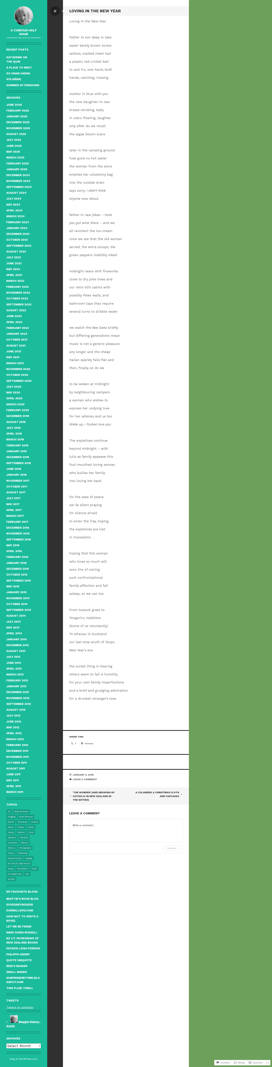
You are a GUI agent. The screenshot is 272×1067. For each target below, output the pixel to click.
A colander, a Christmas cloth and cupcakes (157, 794)
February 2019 (17, 445)
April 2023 (14, 275)
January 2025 (16, 169)
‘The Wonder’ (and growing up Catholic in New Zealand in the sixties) (93, 796)
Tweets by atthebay (19, 1007)
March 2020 (15, 404)
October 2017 (17, 486)
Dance (11, 827)
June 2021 (13, 351)
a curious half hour (24, 32)
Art (9, 811)
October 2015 (16, 574)
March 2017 (15, 515)
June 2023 (14, 263)
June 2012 (13, 721)
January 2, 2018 (83, 774)
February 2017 (17, 521)
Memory (11, 848)
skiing (10, 869)
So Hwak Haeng (18, 73)
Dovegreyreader (19, 904)
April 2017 (14, 510)
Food (31, 832)
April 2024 (14, 210)
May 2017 (13, 504)
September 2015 (18, 580)
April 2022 (14, 322)
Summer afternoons (22, 85)
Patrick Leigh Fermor (23, 948)
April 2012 (14, 733)
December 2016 (17, 527)
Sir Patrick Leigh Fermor (19, 863)
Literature (12, 843)
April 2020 (14, 398)
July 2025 (13, 139)
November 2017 (18, 480)
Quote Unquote (19, 960)
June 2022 (14, 316)
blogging (11, 817)
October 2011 (16, 762)
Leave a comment (85, 779)
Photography (25, 848)
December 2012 (17, 692)
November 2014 (18, 598)
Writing (11, 879)
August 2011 (15, 768)
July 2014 (13, 621)
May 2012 (12, 727)
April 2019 (14, 433)
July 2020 (13, 386)
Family (11, 832)
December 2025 (18, 122)
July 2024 (13, 198)
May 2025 (13, 151)
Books (11, 822)
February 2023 (17, 286)
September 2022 (18, 304)
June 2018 (13, 468)
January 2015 (16, 592)
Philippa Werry (18, 954)
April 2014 (14, 633)
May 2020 (13, 392)
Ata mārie (13, 79)
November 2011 (17, 756)
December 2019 (17, 416)
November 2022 (18, 292)
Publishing (22, 853)
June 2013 (13, 662)
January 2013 (16, 686)
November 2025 (18, 128)
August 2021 (16, 345)
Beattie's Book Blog (22, 898)
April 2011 (13, 786)
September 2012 (18, 704)
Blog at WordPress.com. (24, 1058)
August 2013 (15, 651)
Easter (31, 827)
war (27, 874)
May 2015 (12, 586)
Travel (34, 869)
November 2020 (18, 369)
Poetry (11, 853)
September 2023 (18, 245)
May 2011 (12, 780)
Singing (29, 858)
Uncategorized (15, 874)
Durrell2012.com (19, 910)
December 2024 (18, 175)
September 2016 (18, 539)
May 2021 (12, 357)
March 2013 (15, 674)
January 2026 (16, 116)
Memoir (24, 843)
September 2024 (19, 187)
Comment (172, 848)
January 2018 (16, 474)
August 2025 (16, 134)
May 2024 (13, 204)
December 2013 (17, 645)
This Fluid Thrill (19, 988)
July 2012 (13, 715)
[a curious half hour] (23, 15)
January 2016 (16, 563)
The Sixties (22, 869)
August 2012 (16, 709)
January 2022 (16, 333)
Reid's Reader (16, 966)
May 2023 (13, 269)
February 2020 (17, 410)
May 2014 (13, 627)
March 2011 (14, 792)
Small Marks (16, 972)
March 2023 (15, 280)
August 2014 (16, 615)
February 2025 (17, 163)
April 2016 (14, 551)
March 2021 (15, 363)
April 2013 (14, 668)
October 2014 (17, 604)
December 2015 (17, 568)
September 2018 (18, 463)
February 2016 (17, 557)
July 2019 (13, 427)
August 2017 (16, 492)
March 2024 (15, 216)
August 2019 (16, 422)
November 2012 (17, 698)
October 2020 (17, 374)
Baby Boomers (21, 811)
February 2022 (17, 328)
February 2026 (17, 110)
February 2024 (17, 222)
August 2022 (16, 310)
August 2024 (16, 192)
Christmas (22, 822)
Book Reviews (26, 817)
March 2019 (15, 439)
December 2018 (17, 457)
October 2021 (16, 339)
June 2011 (13, 774)
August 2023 (16, 251)
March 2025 (15, 157)
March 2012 (15, 739)
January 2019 (16, 451)
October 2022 (17, 298)
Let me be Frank (18, 926)
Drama (21, 827)
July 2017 (13, 498)
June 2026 (14, 104)
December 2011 (17, 750)
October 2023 (17, 239)
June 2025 (14, 145)
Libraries (24, 837)
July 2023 (13, 257)
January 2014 (16, 639)
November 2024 (18, 181)
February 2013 (17, 680)
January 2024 (16, 228)
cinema (34, 822)
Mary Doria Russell (21, 932)
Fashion (21, 832)
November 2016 (18, 533)
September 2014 (18, 609)
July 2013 (13, 656)
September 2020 (19, 380)
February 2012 (17, 745)
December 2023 (17, 233)
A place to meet (19, 67)
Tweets (12, 1000)
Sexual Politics (15, 858)
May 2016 (13, 545)
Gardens (12, 837)
